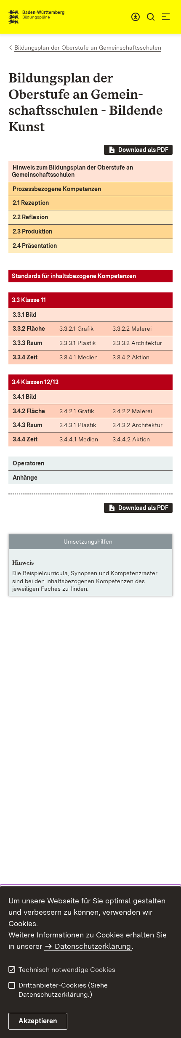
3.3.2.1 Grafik (76, 328)
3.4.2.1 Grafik (76, 411)
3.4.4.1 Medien (78, 439)
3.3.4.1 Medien (78, 357)
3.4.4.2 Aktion (131, 439)
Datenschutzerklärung (93, 946)
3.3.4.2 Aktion (130, 357)
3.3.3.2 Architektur (137, 343)
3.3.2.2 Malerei (132, 328)
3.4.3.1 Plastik (77, 425)
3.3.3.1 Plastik (77, 343)
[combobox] (135, 17)
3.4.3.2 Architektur (137, 425)
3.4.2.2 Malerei (132, 411)
